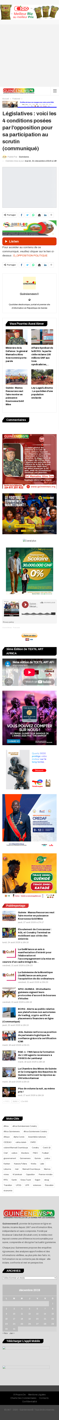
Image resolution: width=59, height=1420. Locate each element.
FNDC (35, 1153)
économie (8, 1191)
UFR (27, 1185)
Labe (42, 1164)
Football (45, 1153)
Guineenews (25, 1158)
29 (52, 1324)
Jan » (11, 1333)
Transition (8, 1185)
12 (29, 1314)
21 (45, 1319)
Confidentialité (29, 1401)
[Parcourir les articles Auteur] (29, 283)
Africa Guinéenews (12, 1131)
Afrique (7, 1137)
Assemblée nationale (37, 1137)
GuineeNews (7, 627)
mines (6, 1174)
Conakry (35, 1148)
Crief (6, 1153)
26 (29, 1324)
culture (14, 1153)
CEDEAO (8, 1142)
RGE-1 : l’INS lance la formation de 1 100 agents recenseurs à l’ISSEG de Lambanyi (36, 1055)
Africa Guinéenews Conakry (35, 1131)
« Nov (5, 1333)
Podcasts (16, 627)
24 (14, 1324)
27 (37, 1324)
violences (37, 1185)
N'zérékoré (17, 1174)
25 (22, 1324)
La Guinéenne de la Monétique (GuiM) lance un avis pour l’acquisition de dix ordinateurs (36, 975)
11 (22, 1314)
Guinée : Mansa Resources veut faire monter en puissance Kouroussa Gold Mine (36, 915)
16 (6, 1319)
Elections (25, 1153)
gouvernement (10, 1158)
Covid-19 (47, 1148)
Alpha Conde (19, 1137)
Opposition (30, 1174)
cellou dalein (21, 1142)
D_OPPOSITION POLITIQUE (30, 255)
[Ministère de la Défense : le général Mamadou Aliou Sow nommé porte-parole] (17, 337)
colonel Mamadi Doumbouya (16, 1148)
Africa (6, 1126)
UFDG (18, 1185)
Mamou (47, 1169)
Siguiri (37, 1180)
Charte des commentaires (23, 1398)
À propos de (19, 1394)
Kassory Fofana (20, 1164)
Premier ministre (45, 1174)
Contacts (44, 1398)
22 (52, 1319)
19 (29, 1319)
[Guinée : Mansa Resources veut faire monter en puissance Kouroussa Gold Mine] (17, 377)
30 (6, 1329)
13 (37, 1314)
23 (6, 1324)
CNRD (33, 1142)
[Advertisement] (29, 55)
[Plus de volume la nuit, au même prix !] (9, 1092)
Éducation (49, 1185)
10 (14, 1314)
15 (53, 1314)
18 (22, 1319)
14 (45, 1314)
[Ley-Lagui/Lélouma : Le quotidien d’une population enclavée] (42, 377)
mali (17, 1169)
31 (14, 1329)
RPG (6, 1180)
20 (37, 1319)
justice (47, 1158)
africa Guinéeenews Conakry (24, 1126)
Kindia (33, 1164)
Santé (14, 1180)
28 (45, 1324)
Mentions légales (37, 1394)
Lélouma (7, 1169)
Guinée (37, 1158)
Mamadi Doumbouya (31, 1169)
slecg (46, 1180)
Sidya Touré (25, 1180)
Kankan (7, 1164)
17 (14, 1319)
